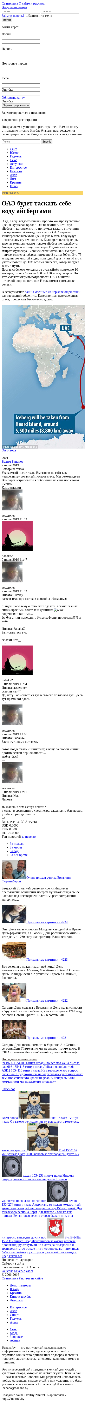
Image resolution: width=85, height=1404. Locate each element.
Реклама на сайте (31, 1278)
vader (29, 1271)
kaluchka (7, 1271)
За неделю (17, 843)
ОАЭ (5, 450)
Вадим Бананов (13, 461)
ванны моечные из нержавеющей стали (52, 292)
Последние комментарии (19, 1059)
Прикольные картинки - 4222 (47, 1000)
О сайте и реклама (32, 3)
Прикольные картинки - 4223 (47, 959)
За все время (18, 855)
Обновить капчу (13, 97)
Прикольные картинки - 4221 (47, 1037)
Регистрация (18, 7)
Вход (5, 7)
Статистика (10, 3)
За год (14, 851)
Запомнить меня (40, 15)
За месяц (16, 847)
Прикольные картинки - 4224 (47, 922)
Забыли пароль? (13, 15)
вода (12, 450)
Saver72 (19, 1271)
